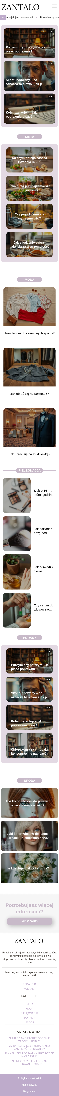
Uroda (29, 780)
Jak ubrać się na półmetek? (29, 393)
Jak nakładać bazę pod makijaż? (43, 531)
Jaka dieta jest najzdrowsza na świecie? (29, 188)
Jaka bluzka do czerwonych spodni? (29, 333)
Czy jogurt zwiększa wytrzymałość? (30, 216)
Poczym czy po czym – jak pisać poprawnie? (25, 49)
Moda (29, 279)
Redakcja (30, 984)
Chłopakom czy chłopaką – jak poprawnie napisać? (31, 751)
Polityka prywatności (29, 1078)
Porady (29, 637)
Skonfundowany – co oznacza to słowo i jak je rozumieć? (24, 82)
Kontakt (30, 988)
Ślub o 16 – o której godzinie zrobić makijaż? (44, 493)
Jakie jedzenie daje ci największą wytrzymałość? (29, 244)
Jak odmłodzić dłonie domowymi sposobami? (44, 569)
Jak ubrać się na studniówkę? (29, 454)
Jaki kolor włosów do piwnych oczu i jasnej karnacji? (28, 803)
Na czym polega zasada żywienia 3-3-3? (29, 160)
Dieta (29, 136)
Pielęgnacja (30, 470)
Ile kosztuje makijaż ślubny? (27, 868)
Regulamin (29, 1091)
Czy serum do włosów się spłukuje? (43, 607)
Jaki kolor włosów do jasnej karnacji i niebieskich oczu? (28, 836)
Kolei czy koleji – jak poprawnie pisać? (21, 114)
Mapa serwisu (29, 1084)
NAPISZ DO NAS (30, 921)
